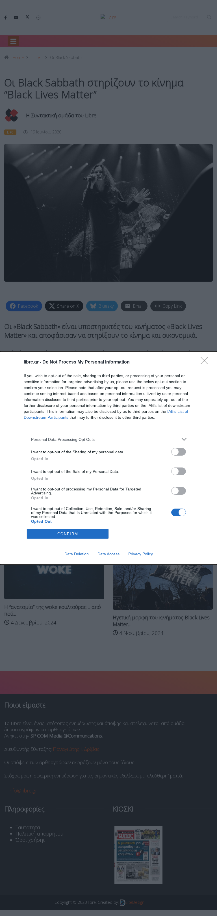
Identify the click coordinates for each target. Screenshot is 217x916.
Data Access (108, 554)
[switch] (178, 452)
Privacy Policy (140, 554)
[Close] (206, 362)
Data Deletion (76, 554)
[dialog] (108, 458)
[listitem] (108, 439)
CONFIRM (67, 534)
